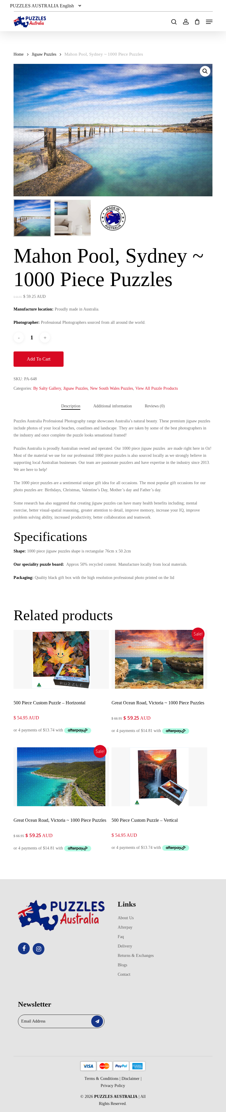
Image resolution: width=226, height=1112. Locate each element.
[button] (209, 22)
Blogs (122, 965)
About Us (126, 918)
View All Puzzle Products (156, 388)
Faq (121, 937)
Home (19, 54)
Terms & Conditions (101, 1078)
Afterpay (125, 927)
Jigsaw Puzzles (44, 54)
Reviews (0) (155, 406)
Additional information (112, 406)
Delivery (125, 946)
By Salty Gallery (47, 388)
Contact (124, 974)
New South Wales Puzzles (111, 388)
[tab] (70, 406)
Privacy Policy (113, 1085)
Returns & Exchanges (136, 955)
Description (70, 406)
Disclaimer (130, 1078)
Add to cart (38, 358)
